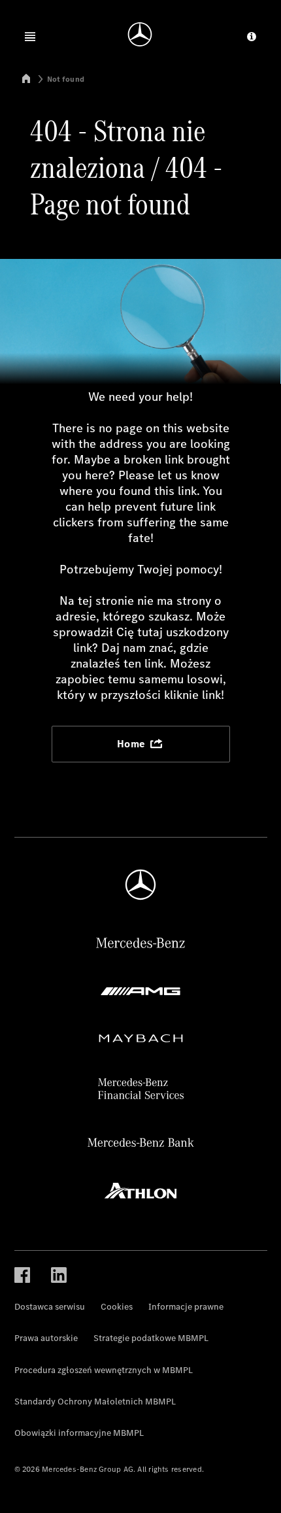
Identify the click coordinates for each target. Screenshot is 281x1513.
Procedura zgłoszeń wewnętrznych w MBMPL (103, 1370)
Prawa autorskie (46, 1338)
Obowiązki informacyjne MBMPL (79, 1433)
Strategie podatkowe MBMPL (150, 1338)
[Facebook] (22, 1274)
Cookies (117, 1306)
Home (132, 744)
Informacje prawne (185, 1306)
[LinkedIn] (59, 1274)
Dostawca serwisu (49, 1306)
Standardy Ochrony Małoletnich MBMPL (95, 1401)
